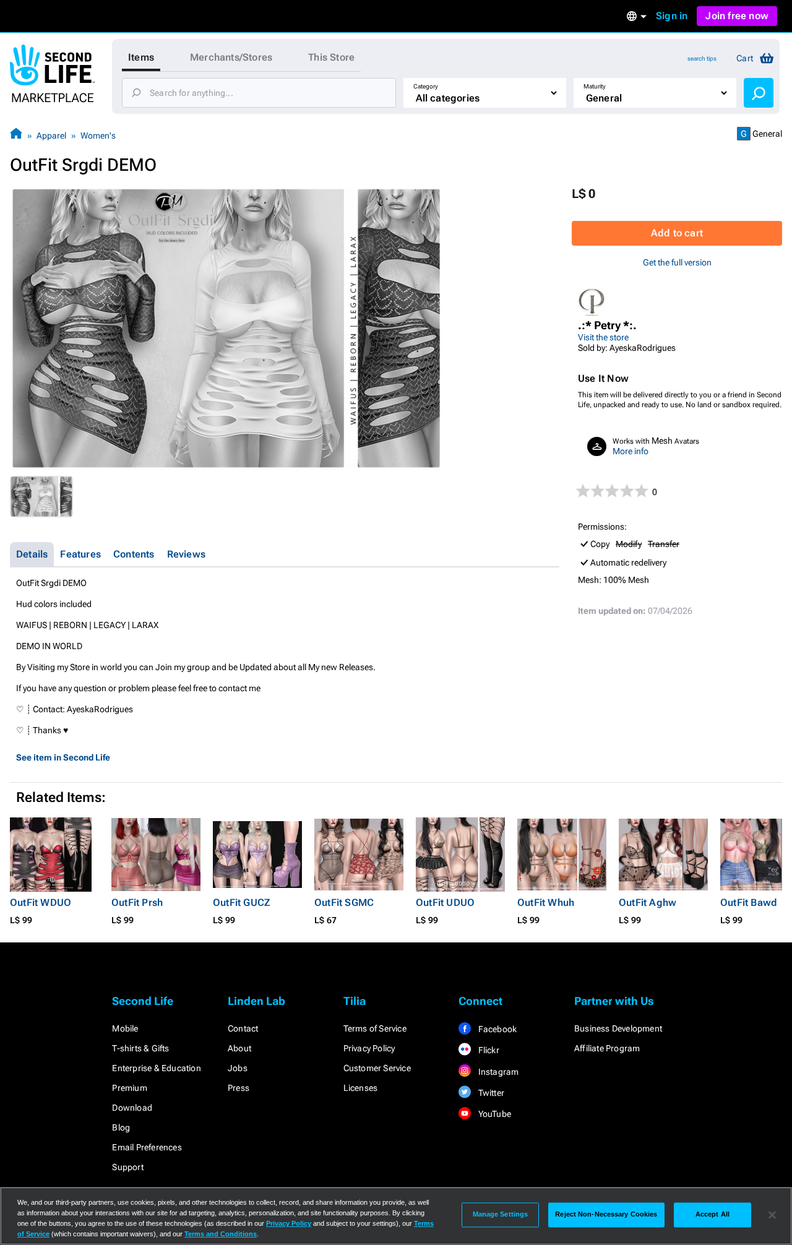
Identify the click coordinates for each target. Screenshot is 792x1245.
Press (238, 1088)
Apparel (51, 135)
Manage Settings (500, 1214)
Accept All (712, 1214)
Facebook (496, 1029)
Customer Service (377, 1068)
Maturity (594, 86)
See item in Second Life (63, 757)
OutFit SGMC (344, 902)
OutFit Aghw (647, 902)
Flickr (487, 1050)
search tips (702, 58)
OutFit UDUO (445, 902)
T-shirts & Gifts (140, 1048)
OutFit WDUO (40, 902)
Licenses (360, 1088)
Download (132, 1108)
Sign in (671, 16)
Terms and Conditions (220, 1234)
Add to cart (677, 233)
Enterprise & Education (156, 1068)
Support (127, 1167)
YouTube (493, 1114)
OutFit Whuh (545, 902)
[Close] (772, 1214)
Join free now (736, 16)
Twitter (490, 1093)
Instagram (497, 1072)
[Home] (16, 135)
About (239, 1048)
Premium (129, 1088)
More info (630, 451)
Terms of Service (375, 1028)
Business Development (618, 1028)
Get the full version (677, 262)
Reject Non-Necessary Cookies (606, 1214)
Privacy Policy (369, 1048)
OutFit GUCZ (241, 902)
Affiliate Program (607, 1048)
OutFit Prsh (137, 902)
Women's (98, 135)
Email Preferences (146, 1147)
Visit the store (603, 337)
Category (425, 86)
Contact (243, 1028)
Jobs (238, 1068)
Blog (121, 1127)
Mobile (125, 1028)
